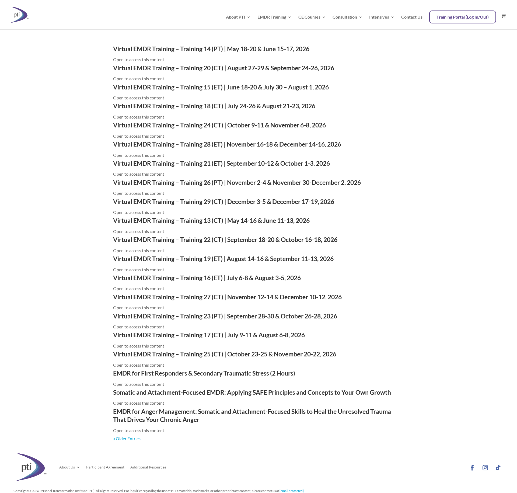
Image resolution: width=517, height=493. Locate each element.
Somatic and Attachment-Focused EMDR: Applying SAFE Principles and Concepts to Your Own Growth (252, 392)
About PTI (235, 17)
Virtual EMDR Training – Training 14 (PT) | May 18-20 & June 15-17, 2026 (211, 49)
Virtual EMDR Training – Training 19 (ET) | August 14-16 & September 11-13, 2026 (223, 258)
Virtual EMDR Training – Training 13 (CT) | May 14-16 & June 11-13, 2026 (211, 220)
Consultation (345, 17)
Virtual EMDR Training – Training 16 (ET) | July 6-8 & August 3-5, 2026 (207, 278)
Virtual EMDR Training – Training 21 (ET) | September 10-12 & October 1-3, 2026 (221, 163)
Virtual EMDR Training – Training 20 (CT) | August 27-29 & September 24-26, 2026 (223, 68)
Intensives (379, 17)
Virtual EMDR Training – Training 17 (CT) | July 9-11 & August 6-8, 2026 (209, 335)
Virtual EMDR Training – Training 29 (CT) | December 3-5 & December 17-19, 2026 (223, 201)
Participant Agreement (105, 467)
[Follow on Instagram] (485, 467)
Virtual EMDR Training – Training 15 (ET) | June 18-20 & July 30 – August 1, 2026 (221, 87)
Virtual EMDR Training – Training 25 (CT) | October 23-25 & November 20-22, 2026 (224, 354)
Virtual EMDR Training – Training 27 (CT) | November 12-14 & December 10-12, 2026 (227, 297)
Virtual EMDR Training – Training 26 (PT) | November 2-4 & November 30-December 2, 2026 (237, 182)
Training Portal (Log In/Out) (462, 16)
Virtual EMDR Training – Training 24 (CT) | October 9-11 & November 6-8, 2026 (219, 125)
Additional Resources (148, 467)
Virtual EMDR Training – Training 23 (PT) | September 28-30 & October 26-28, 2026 (225, 316)
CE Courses (309, 17)
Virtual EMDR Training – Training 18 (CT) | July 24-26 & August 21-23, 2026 (214, 106)
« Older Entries (127, 438)
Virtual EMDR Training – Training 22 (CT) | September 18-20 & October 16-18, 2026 (225, 239)
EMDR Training (271, 17)
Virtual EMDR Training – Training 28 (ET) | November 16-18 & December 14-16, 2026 (227, 144)
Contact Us (411, 17)
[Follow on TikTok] (498, 467)
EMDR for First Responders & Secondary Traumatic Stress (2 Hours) (204, 373)
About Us (67, 467)
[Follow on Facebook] (472, 467)
